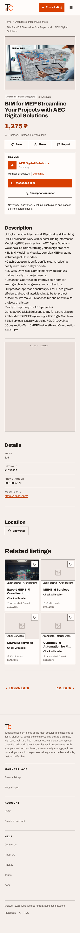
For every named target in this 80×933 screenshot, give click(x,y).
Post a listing (12, 787)
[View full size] (40, 63)
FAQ (7, 885)
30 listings (38, 173)
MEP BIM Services (56, 589)
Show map (19, 531)
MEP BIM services (20, 642)
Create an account (15, 821)
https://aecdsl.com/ (16, 495)
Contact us (11, 844)
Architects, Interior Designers (20, 96)
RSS (26, 912)
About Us (10, 854)
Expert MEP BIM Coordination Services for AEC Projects (19, 595)
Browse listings (13, 777)
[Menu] (71, 7)
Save (19, 144)
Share (42, 144)
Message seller (25, 183)
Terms (8, 875)
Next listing (64, 687)
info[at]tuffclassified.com (51, 905)
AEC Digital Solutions (34, 163)
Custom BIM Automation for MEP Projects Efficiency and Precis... (57, 648)
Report (65, 144)
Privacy (9, 865)
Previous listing (19, 687)
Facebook (10, 912)
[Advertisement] (40, 388)
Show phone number (42, 193)
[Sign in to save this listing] (34, 564)
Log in (8, 811)
